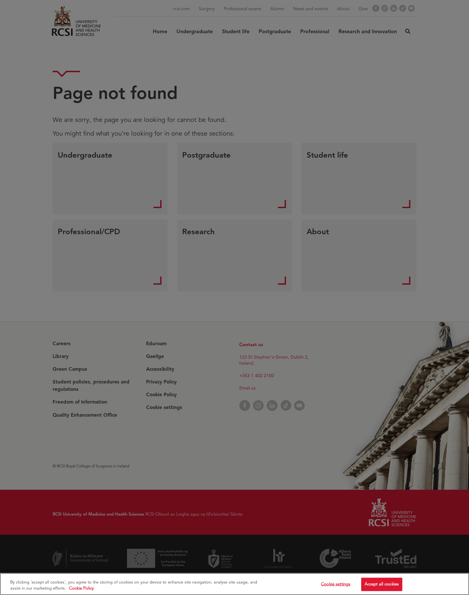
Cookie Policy (81, 588)
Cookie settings (335, 584)
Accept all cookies (382, 584)
